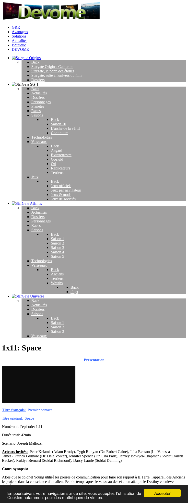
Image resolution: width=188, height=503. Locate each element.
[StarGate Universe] (28, 296)
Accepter (162, 493)
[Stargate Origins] (26, 58)
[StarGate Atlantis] (27, 203)
